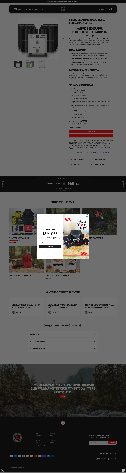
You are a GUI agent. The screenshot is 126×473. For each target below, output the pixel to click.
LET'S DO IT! (50, 246)
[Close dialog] (87, 215)
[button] (2, 470)
